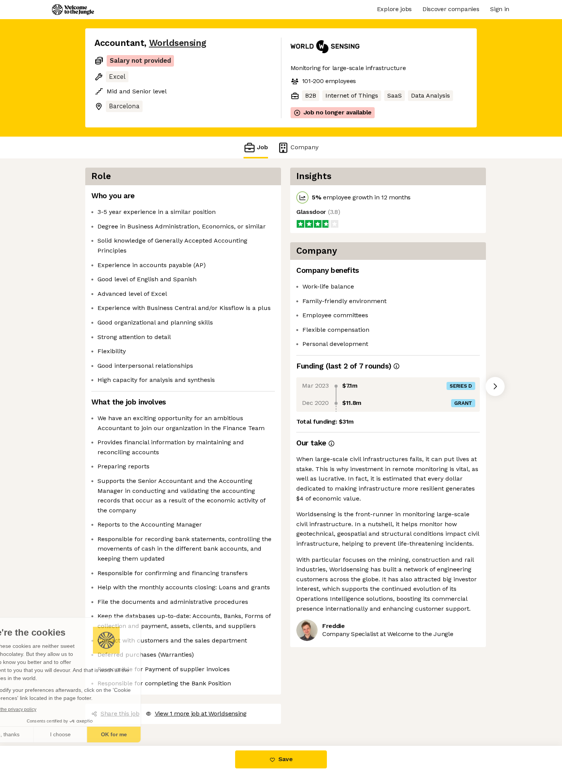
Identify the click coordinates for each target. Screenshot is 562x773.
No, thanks (34, 734)
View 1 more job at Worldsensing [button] (199, 713)
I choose (88, 734)
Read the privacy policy (39, 709)
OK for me (141, 734)
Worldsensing (175, 43)
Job (262, 147)
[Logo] (73, 9)
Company (302, 147)
